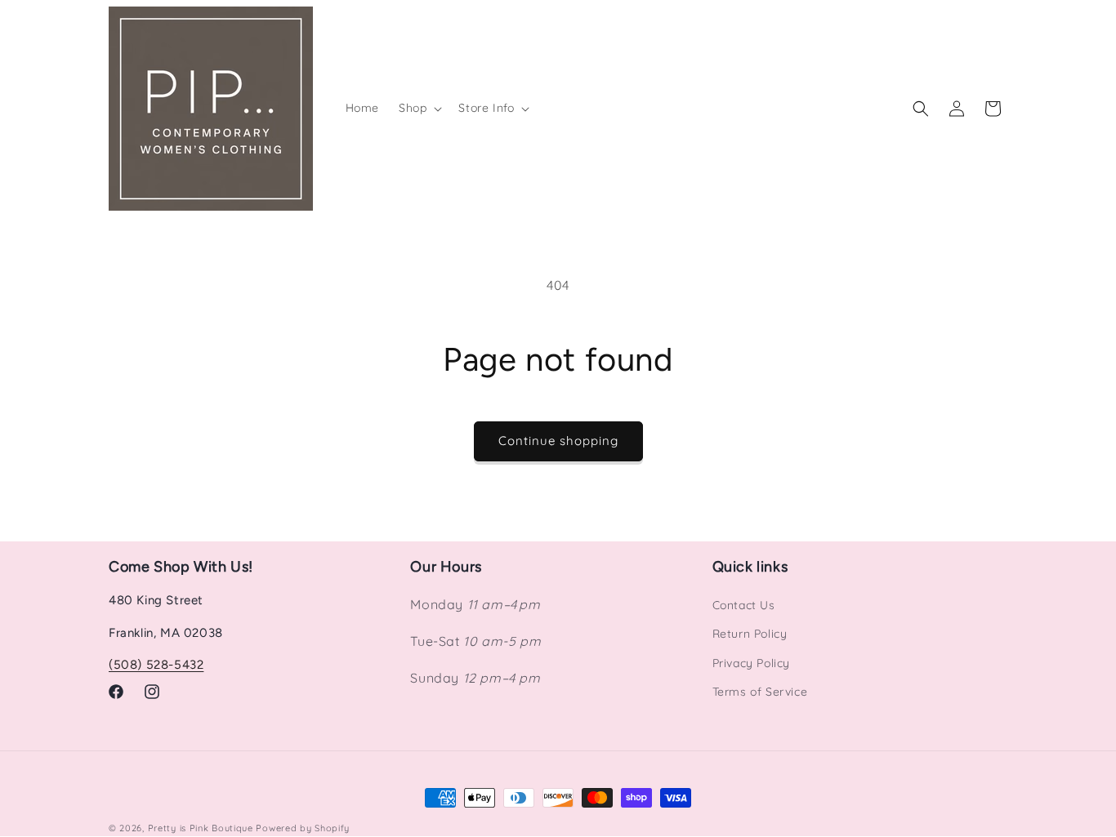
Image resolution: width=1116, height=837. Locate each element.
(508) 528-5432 (156, 664)
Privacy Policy (751, 663)
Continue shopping (558, 440)
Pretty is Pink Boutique (200, 828)
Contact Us (743, 605)
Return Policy (750, 633)
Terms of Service (760, 691)
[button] (419, 108)
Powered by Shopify (303, 828)
